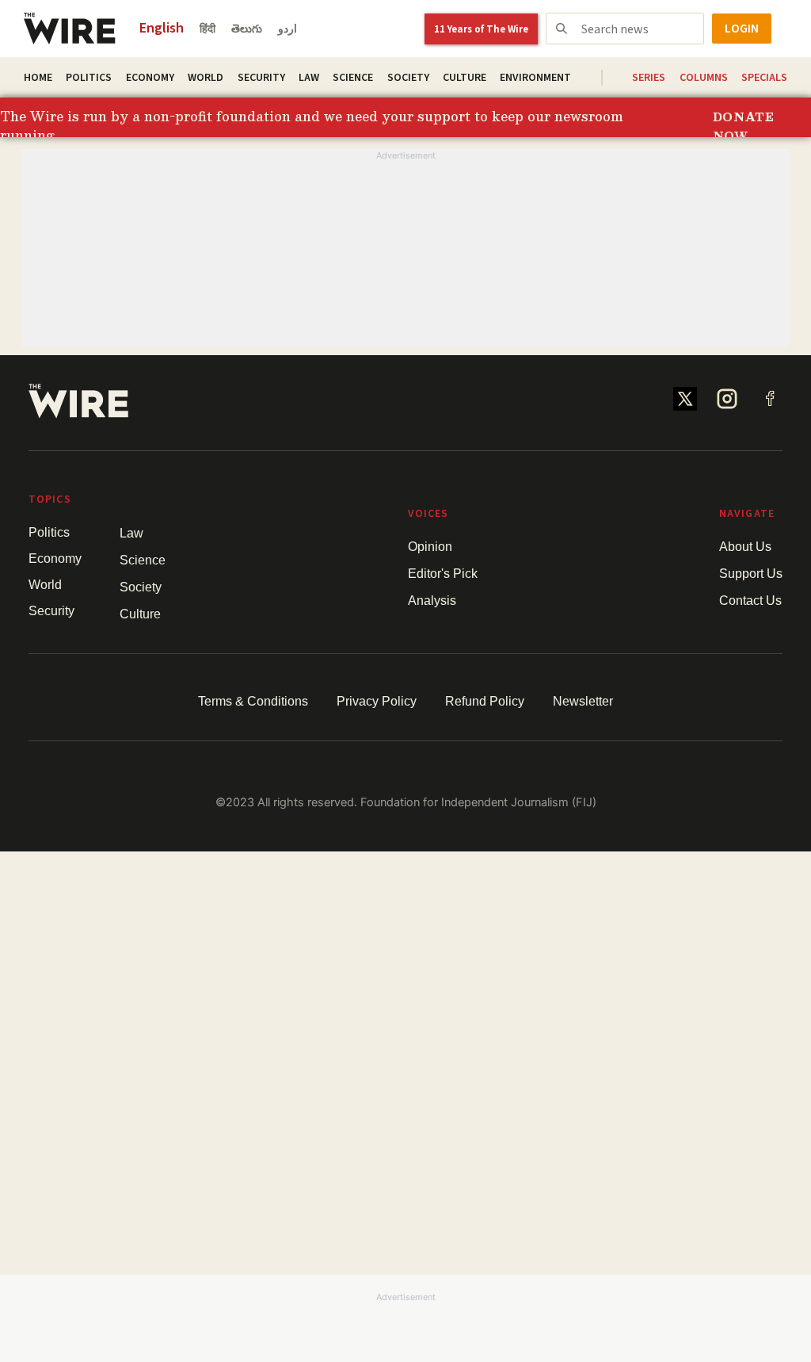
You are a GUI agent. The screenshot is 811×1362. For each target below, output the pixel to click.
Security (261, 78)
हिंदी (207, 29)
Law (309, 78)
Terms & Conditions (253, 701)
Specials (764, 78)
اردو (287, 29)
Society (408, 78)
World (205, 78)
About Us (745, 546)
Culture (464, 78)
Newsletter (583, 701)
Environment (535, 78)
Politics (89, 78)
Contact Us (750, 600)
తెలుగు (246, 29)
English (161, 28)
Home (38, 78)
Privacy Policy (377, 701)
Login (742, 28)
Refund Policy (484, 701)
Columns (704, 78)
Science (353, 78)
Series (648, 78)
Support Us (750, 573)
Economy (150, 78)
